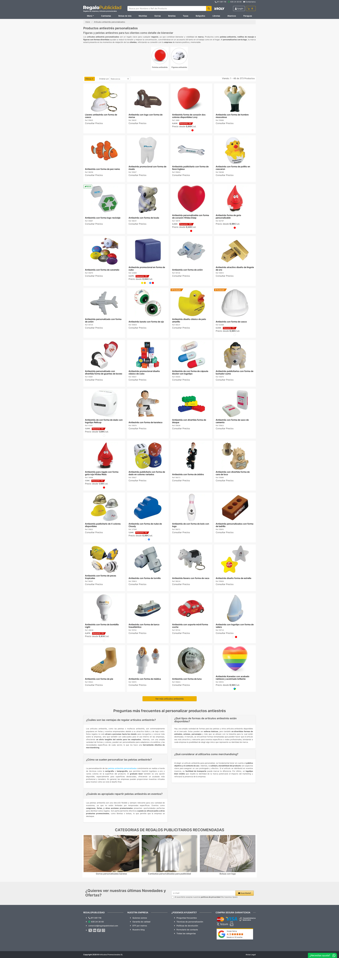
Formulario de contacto (187, 929)
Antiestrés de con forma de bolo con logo (190, 525)
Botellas (172, 16)
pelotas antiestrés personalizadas (122, 768)
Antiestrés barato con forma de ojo (146, 321)
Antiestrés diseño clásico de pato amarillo (189, 320)
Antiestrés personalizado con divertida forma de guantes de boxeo (103, 372)
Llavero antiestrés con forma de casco (101, 115)
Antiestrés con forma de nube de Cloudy (145, 525)
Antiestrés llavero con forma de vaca (190, 578)
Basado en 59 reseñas (234, 937)
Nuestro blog (138, 929)
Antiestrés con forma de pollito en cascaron (233, 167)
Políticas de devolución (187, 926)
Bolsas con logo (228, 873)
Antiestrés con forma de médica (144, 679)
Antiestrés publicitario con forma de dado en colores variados (146, 473)
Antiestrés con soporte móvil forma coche (190, 625)
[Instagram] (103, 930)
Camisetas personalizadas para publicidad (169, 873)
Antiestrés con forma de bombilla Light (102, 625)
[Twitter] (90, 930)
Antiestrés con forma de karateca (145, 422)
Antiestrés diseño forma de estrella (233, 578)
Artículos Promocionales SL (111, 954)
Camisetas (106, 16)
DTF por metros (139, 926)
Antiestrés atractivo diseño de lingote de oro (235, 268)
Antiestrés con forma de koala (143, 218)
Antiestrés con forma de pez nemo (102, 169)
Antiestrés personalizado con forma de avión (103, 320)
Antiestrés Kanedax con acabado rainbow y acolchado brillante (232, 677)
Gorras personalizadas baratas (111, 873)
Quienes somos (139, 918)
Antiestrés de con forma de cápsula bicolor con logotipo (190, 372)
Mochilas (143, 16)
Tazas (185, 16)
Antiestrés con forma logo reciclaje (102, 218)
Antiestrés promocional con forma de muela (147, 167)
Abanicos (231, 16)
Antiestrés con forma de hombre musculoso (232, 115)
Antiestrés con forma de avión (187, 269)
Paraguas (247, 16)
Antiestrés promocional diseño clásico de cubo (144, 372)
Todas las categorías (186, 933)
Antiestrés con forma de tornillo (144, 578)
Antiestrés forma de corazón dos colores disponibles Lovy (189, 115)
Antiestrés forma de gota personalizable (228, 216)
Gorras (157, 16)
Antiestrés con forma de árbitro (188, 474)
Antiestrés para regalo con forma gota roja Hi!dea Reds (101, 473)
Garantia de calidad (141, 922)
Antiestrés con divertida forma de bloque (189, 421)
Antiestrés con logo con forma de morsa (145, 115)
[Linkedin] (94, 930)
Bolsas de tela (124, 16)
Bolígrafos (200, 16)
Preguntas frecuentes (187, 918)
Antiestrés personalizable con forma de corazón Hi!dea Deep (190, 216)
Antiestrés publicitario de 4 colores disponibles (103, 525)
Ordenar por (104, 79)
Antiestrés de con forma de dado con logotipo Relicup (103, 421)
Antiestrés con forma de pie (99, 679)
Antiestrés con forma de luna (187, 679)
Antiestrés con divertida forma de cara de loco (233, 473)
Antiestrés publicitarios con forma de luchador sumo (234, 372)
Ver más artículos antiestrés (169, 698)
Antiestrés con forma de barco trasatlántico (143, 625)
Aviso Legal (251, 954)
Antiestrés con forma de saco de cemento (232, 421)
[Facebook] (99, 930)
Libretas (216, 16)
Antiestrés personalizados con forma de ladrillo (234, 525)
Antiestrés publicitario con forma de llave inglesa (190, 167)
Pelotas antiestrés (160, 67)
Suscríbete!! (245, 893)
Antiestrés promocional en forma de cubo (146, 268)
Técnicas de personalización (190, 922)
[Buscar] (209, 8)
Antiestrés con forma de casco (231, 321)
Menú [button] (89, 16)
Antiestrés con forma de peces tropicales (100, 576)
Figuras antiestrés (179, 67)
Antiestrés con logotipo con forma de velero (235, 625)
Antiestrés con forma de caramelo (102, 269)
